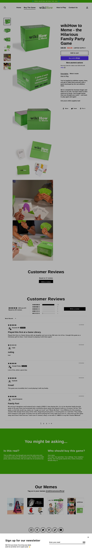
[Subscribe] (83, 542)
